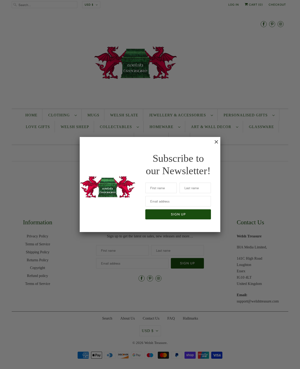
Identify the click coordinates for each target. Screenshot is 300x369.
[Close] (214, 144)
